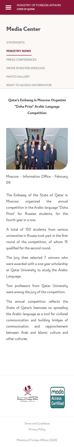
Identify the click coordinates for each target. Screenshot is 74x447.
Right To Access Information (29, 85)
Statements (15, 43)
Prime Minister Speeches (26, 68)
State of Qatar (26, 9)
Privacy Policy (37, 430)
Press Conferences (21, 60)
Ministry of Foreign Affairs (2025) (37, 440)
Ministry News (19, 51)
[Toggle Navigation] (8, 7)
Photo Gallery (18, 77)
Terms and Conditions (37, 424)
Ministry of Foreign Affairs (39, 6)
